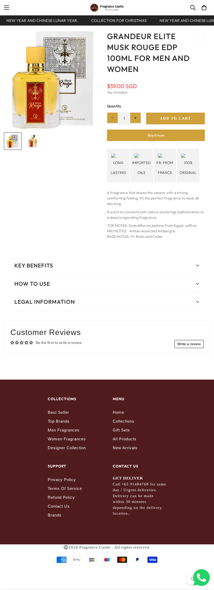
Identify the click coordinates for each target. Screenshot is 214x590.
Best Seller (58, 412)
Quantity (114, 106)
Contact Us (59, 506)
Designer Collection (67, 448)
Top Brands (59, 421)
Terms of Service (65, 488)
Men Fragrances (64, 430)
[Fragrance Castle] (107, 7)
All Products (124, 439)
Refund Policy (61, 497)
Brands (55, 515)
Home (118, 412)
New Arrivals (125, 448)
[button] (204, 8)
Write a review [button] (189, 344)
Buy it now (156, 135)
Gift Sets (121, 430)
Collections (123, 421)
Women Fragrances (67, 439)
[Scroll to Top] (204, 562)
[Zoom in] (91, 42)
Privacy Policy (62, 479)
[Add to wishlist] (199, 36)
